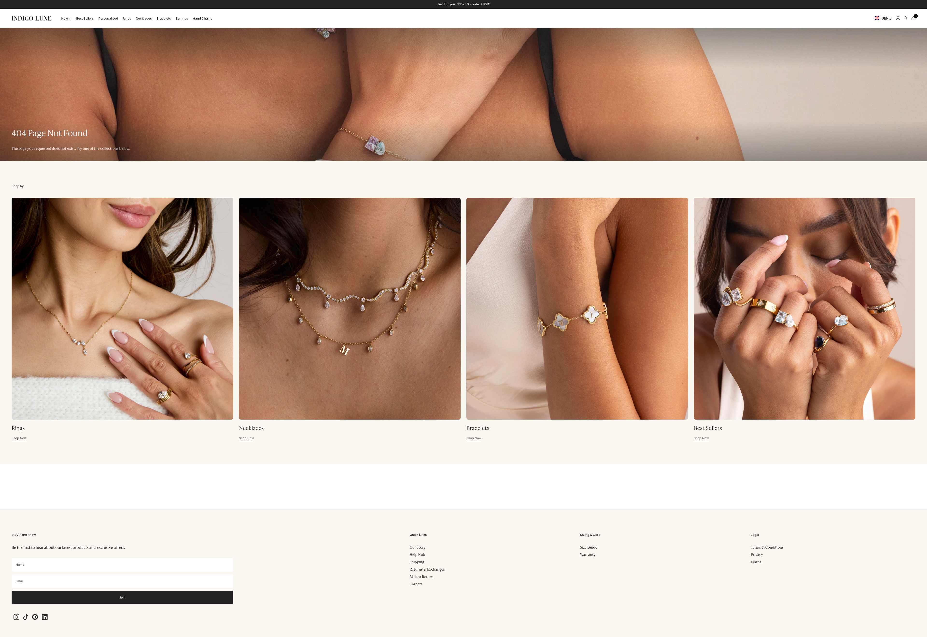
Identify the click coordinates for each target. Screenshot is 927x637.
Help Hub (417, 554)
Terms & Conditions (767, 547)
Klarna (756, 561)
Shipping (417, 561)
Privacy (757, 554)
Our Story (418, 547)
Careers (416, 583)
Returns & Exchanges (427, 569)
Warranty (588, 554)
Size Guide (588, 547)
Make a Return (421, 576)
